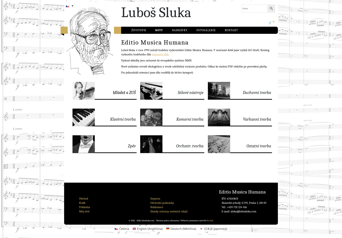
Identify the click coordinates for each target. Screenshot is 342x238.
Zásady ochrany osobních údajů (169, 211)
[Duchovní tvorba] (240, 91)
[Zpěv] (104, 144)
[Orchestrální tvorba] (172, 144)
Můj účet (84, 211)
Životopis (138, 30)
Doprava (155, 198)
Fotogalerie (206, 30)
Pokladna (84, 207)
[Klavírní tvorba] (104, 117)
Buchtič (210, 220)
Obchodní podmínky (162, 203)
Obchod (83, 198)
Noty (159, 30)
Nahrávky (179, 30)
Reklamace (156, 207)
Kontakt (231, 30)
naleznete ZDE (160, 54)
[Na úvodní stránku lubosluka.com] (96, 42)
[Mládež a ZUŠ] (104, 91)
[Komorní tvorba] (172, 117)
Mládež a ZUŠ (124, 92)
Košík (82, 203)
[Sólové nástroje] (172, 91)
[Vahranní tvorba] (240, 117)
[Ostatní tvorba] (240, 144)
